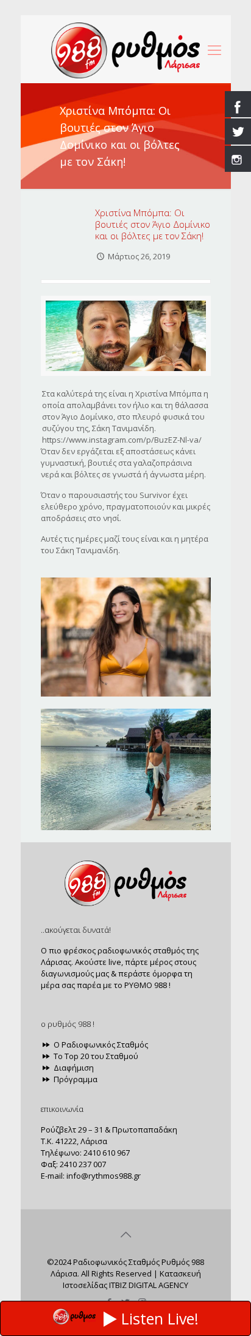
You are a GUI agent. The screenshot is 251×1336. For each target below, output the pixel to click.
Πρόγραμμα (74, 1079)
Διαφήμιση (73, 1067)
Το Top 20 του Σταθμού (95, 1056)
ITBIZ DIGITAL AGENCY (148, 1285)
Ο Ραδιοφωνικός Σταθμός (100, 1044)
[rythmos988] (125, 49)
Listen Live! (160, 1318)
